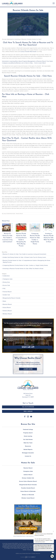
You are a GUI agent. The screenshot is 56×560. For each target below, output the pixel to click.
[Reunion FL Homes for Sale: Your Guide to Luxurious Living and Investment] (23, 227)
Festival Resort (7, 291)
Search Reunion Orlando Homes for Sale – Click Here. (28, 76)
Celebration (6, 275)
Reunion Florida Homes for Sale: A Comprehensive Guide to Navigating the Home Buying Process (36, 240)
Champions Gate (7, 279)
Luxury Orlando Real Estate (28, 51)
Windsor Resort (7, 313)
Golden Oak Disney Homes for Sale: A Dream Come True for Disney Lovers (24, 257)
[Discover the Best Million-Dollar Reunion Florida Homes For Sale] (9, 227)
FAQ (4, 288)
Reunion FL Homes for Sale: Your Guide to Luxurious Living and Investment (23, 237)
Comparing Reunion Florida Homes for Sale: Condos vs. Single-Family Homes (25, 265)
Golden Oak (6, 294)
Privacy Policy (30, 549)
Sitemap (24, 549)
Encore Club (6, 285)
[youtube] (31, 416)
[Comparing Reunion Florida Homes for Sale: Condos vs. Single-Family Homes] (50, 227)
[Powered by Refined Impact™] (28, 556)
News (4, 301)
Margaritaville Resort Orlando (11, 298)
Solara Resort (7, 307)
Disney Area (6, 282)
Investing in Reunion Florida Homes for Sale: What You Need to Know (23, 268)
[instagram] (28, 416)
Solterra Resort (7, 310)
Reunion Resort (19, 213)
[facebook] (25, 416)
